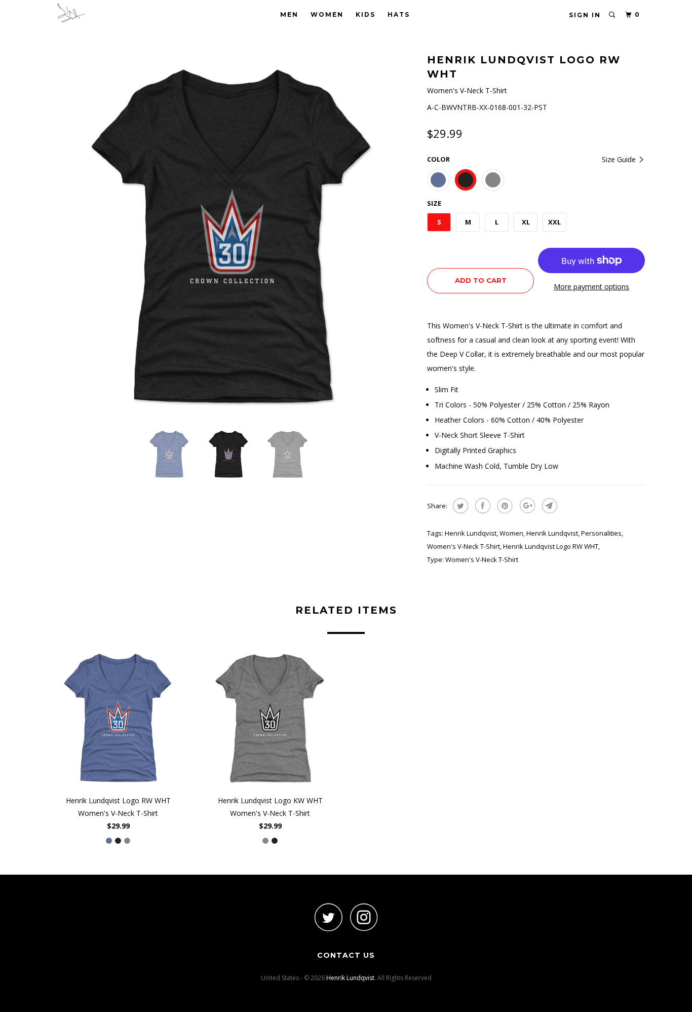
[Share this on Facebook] (481, 505)
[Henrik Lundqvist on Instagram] (363, 917)
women (511, 533)
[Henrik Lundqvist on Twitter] (328, 917)
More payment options (591, 286)
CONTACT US (346, 955)
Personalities (601, 533)
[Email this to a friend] (548, 505)
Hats (399, 14)
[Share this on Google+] (526, 505)
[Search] (612, 15)
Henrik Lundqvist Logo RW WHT (550, 546)
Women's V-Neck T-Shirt (463, 546)
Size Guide (620, 159)
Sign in (585, 15)
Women (327, 14)
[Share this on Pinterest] (504, 505)
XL (526, 222)
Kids (365, 14)
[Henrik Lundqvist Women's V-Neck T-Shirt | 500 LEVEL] (232, 236)
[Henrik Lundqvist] (99, 13)
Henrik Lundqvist (470, 533)
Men (289, 14)
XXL (554, 222)
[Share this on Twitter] (459, 505)
